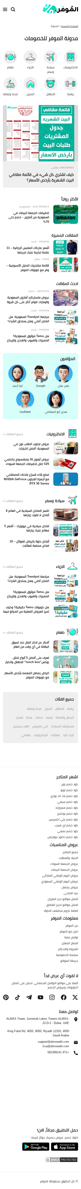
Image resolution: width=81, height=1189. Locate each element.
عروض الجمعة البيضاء (64, 869)
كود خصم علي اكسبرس (63, 819)
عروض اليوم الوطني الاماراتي (60, 875)
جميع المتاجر (70, 852)
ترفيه (49, 717)
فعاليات (55, 735)
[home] (60, 9)
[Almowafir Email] (76, 1043)
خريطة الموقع (69, 961)
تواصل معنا (71, 937)
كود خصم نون (69, 784)
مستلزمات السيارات (62, 726)
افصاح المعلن (70, 943)
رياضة (70, 708)
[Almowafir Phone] (76, 1054)
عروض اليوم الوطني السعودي (59, 881)
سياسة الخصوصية (67, 955)
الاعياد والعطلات (68, 858)
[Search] (13, 9)
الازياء (60, 566)
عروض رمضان (70, 887)
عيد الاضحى (71, 893)
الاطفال (59, 708)
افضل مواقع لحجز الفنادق (62, 904)
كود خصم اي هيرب (66, 825)
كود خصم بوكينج (67, 813)
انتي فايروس (40, 726)
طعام (60, 632)
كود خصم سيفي (67, 801)
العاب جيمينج (21, 726)
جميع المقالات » (13, 434)
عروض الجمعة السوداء (64, 863)
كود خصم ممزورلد (66, 807)
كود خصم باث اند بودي (64, 796)
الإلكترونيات (41, 735)
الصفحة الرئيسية (69, 26)
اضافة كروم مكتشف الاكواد (61, 910)
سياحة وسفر (55, 500)
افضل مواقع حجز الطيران (63, 899)
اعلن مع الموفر (68, 931)
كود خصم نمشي (67, 831)
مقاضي (26, 735)
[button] (75, 997)
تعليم (19, 717)
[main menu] (5, 9)
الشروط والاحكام (68, 949)
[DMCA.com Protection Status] (40, 1160)
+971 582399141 (58, 1052)
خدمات (39, 717)
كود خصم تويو (69, 790)
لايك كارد (68, 735)
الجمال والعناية (65, 717)
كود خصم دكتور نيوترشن (62, 837)
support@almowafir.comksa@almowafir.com (53, 1044)
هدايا (29, 717)
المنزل (48, 708)
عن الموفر (71, 925)
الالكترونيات (56, 434)
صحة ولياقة (34, 708)
